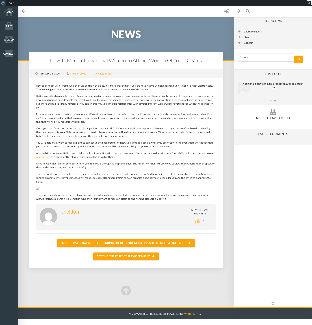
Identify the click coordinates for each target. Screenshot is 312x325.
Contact (9, 53)
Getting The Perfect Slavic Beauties (124, 256)
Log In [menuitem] (11, 2)
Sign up (9, 40)
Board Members (253, 31)
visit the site (43, 156)
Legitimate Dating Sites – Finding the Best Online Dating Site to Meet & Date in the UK (128, 243)
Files (9, 26)
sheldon (70, 211)
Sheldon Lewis (78, 73)
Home (9, 12)
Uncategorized (103, 73)
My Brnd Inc (192, 313)
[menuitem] (3, 3)
